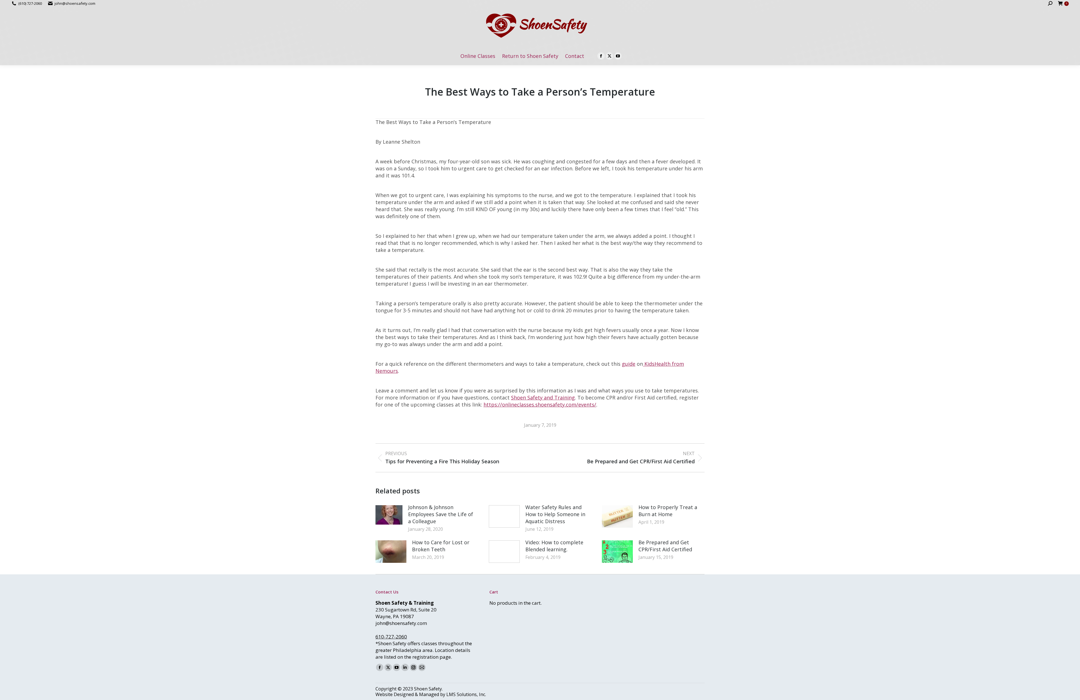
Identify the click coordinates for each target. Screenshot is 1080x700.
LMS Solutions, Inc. (466, 694)
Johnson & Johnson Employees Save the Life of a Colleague (440, 514)
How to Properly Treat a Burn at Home (667, 511)
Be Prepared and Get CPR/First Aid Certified (665, 546)
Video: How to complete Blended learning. (554, 546)
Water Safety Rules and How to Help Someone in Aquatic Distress (555, 514)
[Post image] (388, 515)
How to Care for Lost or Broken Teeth (440, 546)
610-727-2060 (391, 636)
